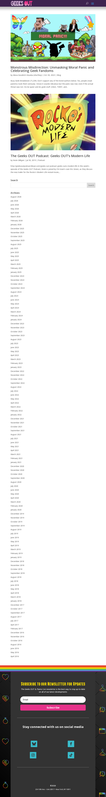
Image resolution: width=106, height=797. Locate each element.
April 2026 (15, 212)
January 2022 (16, 414)
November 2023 (17, 327)
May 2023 (15, 351)
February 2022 (17, 410)
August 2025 (16, 244)
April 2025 (15, 260)
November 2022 (17, 375)
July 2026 (14, 201)
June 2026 (15, 204)
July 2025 (14, 248)
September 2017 (18, 613)
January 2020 (16, 509)
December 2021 (17, 418)
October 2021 (16, 426)
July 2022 (14, 391)
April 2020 (15, 498)
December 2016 (17, 632)
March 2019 (16, 549)
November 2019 (17, 517)
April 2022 (15, 403)
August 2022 (16, 387)
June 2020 (15, 490)
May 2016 (15, 652)
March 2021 (16, 454)
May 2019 (15, 541)
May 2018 (15, 589)
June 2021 (15, 442)
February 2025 (17, 268)
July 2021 (14, 438)
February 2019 (17, 553)
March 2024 (16, 312)
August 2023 (16, 339)
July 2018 (14, 581)
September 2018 (18, 573)
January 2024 (16, 319)
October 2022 (16, 379)
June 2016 (15, 648)
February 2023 (17, 363)
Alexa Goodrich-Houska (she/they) (27, 75)
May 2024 (15, 304)
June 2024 (15, 300)
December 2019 (17, 513)
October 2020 (16, 474)
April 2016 (15, 656)
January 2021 (16, 462)
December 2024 (17, 276)
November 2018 (17, 565)
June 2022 (15, 395)
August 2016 (16, 644)
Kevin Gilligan (18, 160)
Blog (59, 75)
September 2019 (18, 525)
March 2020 (16, 502)
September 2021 (18, 430)
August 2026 (16, 197)
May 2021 (15, 446)
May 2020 (15, 494)
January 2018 (16, 601)
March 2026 (16, 216)
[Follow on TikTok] (71, 755)
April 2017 (15, 624)
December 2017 (17, 605)
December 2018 (17, 561)
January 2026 (16, 224)
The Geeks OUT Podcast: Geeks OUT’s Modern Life (50, 155)
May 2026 (15, 208)
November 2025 (17, 232)
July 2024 (14, 296)
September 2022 (18, 383)
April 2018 (15, 593)
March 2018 (16, 597)
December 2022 (17, 371)
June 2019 (15, 537)
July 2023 (14, 343)
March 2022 (16, 407)
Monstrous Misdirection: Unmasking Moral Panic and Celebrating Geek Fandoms (52, 69)
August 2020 (16, 482)
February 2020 (17, 506)
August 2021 (16, 434)
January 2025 (16, 272)
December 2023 (17, 323)
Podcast (41, 160)
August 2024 (16, 292)
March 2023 (16, 359)
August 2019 (16, 529)
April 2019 (15, 545)
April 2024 (15, 308)
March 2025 (16, 264)
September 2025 (18, 240)
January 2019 (16, 557)
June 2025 (15, 252)
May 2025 (15, 256)
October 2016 (16, 640)
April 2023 (15, 355)
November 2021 (17, 422)
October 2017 (16, 609)
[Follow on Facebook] (71, 744)
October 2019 (16, 521)
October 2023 (16, 331)
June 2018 (15, 585)
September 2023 (18, 335)
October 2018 (16, 569)
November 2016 (17, 636)
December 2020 (17, 466)
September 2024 (18, 288)
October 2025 (16, 236)
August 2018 (16, 577)
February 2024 (17, 315)
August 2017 (16, 617)
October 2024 (16, 284)
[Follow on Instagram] (33, 755)
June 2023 (15, 347)
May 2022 (15, 399)
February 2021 (17, 458)
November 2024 (17, 280)
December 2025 (17, 228)
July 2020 (14, 486)
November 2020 (17, 470)
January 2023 (16, 367)
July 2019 (14, 533)
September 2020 (18, 478)
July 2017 (14, 620)
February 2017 (17, 628)
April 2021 (15, 450)
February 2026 (17, 220)
